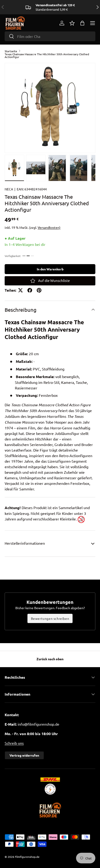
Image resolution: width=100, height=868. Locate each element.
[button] (82, 23)
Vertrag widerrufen (24, 755)
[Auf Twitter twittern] (20, 290)
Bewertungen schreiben (50, 618)
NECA (9, 189)
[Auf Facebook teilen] (29, 290)
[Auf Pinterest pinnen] (39, 290)
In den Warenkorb (50, 269)
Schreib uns (14, 743)
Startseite (11, 51)
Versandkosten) (49, 227)
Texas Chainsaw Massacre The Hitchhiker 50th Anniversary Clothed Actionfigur (47, 55)
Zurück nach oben (50, 659)
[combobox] (50, 36)
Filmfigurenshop (25, 857)
